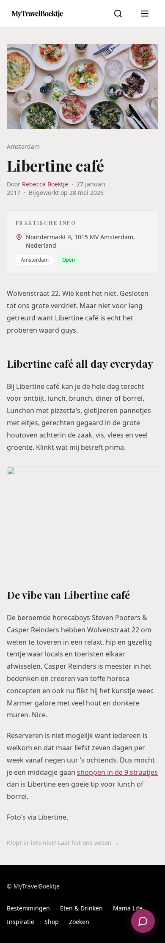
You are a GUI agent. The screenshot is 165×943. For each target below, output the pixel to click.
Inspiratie (20, 922)
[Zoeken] (118, 13)
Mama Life (128, 908)
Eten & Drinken (81, 908)
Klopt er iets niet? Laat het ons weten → (63, 843)
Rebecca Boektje (45, 184)
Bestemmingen (28, 908)
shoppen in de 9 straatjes (117, 772)
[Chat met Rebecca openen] (143, 921)
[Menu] (145, 13)
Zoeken (79, 922)
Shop (51, 922)
